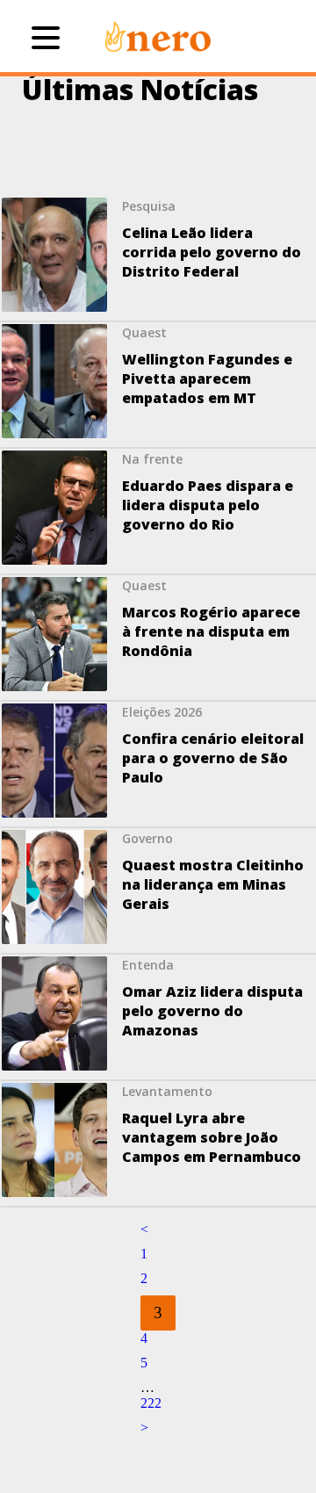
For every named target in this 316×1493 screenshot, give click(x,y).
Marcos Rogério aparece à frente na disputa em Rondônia (211, 631)
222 (151, 1403)
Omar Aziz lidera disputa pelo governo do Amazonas (212, 1011)
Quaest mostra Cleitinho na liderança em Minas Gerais (213, 884)
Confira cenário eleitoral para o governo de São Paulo (213, 758)
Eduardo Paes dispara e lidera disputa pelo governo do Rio (207, 505)
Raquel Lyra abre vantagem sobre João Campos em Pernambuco (211, 1137)
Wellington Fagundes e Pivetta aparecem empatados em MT (207, 379)
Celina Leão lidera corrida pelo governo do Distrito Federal (211, 252)
